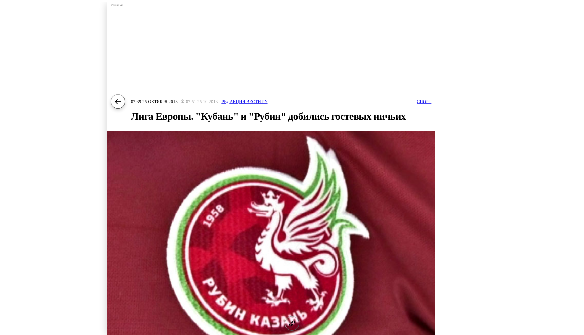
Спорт (424, 101)
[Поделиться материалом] (292, 323)
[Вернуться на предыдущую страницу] (118, 101)
